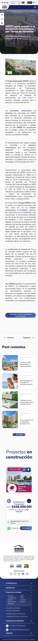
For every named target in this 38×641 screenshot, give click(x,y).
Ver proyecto (26, 528)
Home (3, 11)
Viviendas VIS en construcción (15, 614)
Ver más (19, 434)
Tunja (22, 598)
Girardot (10, 596)
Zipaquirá (11, 604)
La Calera (23, 600)
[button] (29, 501)
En (35, 3)
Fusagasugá (12, 598)
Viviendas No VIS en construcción (17, 617)
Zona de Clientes (13, 2)
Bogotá (10, 600)
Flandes (22, 602)
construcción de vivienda (18, 249)
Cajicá (22, 596)
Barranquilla (12, 602)
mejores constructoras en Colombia (20, 208)
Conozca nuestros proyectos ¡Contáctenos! (20, 315)
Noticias (8, 11)
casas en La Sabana (24, 296)
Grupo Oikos (4, 7)
